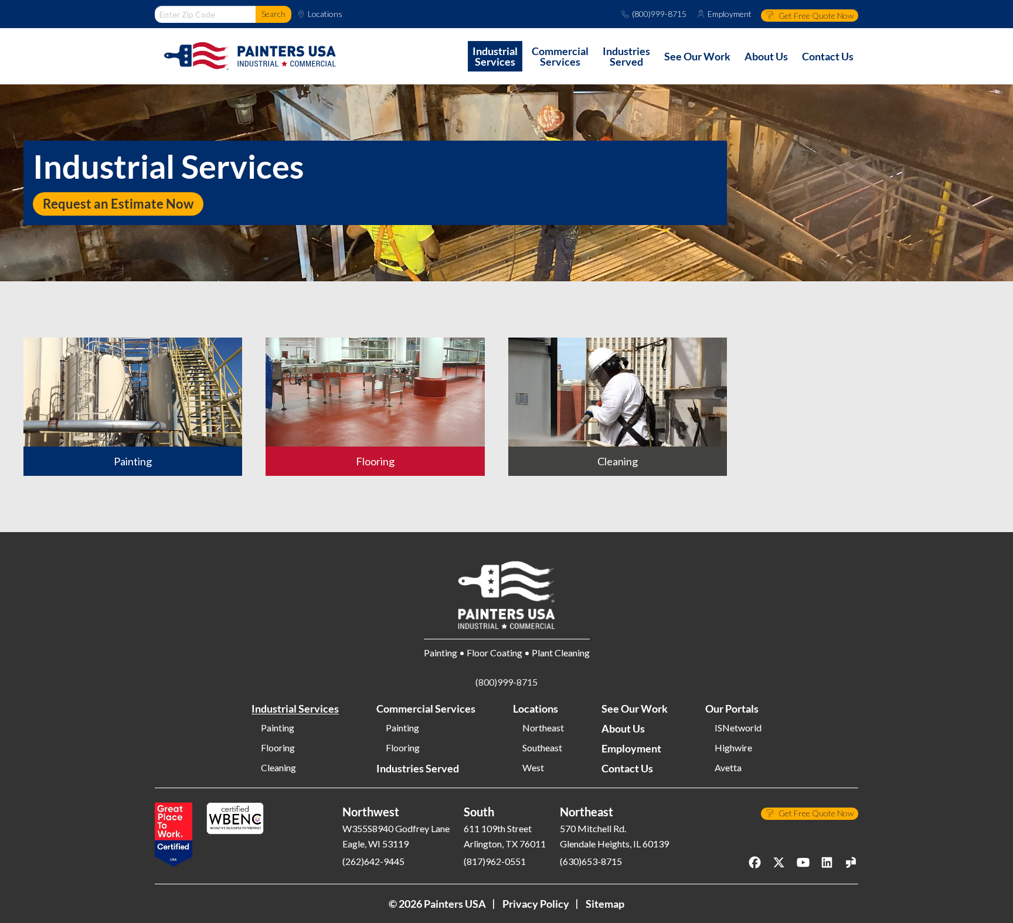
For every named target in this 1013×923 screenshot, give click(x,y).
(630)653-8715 (591, 861)
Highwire (733, 747)
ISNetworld (738, 728)
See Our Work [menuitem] (697, 56)
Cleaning (278, 767)
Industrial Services (295, 708)
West (533, 767)
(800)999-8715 (659, 14)
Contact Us (627, 768)
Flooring (278, 747)
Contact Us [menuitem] (828, 56)
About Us (623, 728)
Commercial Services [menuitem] (560, 56)
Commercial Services (425, 708)
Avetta (728, 767)
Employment (730, 14)
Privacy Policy (535, 903)
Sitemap (605, 903)
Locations (325, 14)
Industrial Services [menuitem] (495, 56)
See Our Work (634, 708)
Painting (277, 728)
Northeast (543, 728)
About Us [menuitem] (766, 56)
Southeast (542, 747)
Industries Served (417, 768)
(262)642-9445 (373, 861)
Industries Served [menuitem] (626, 56)
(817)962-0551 (495, 861)
